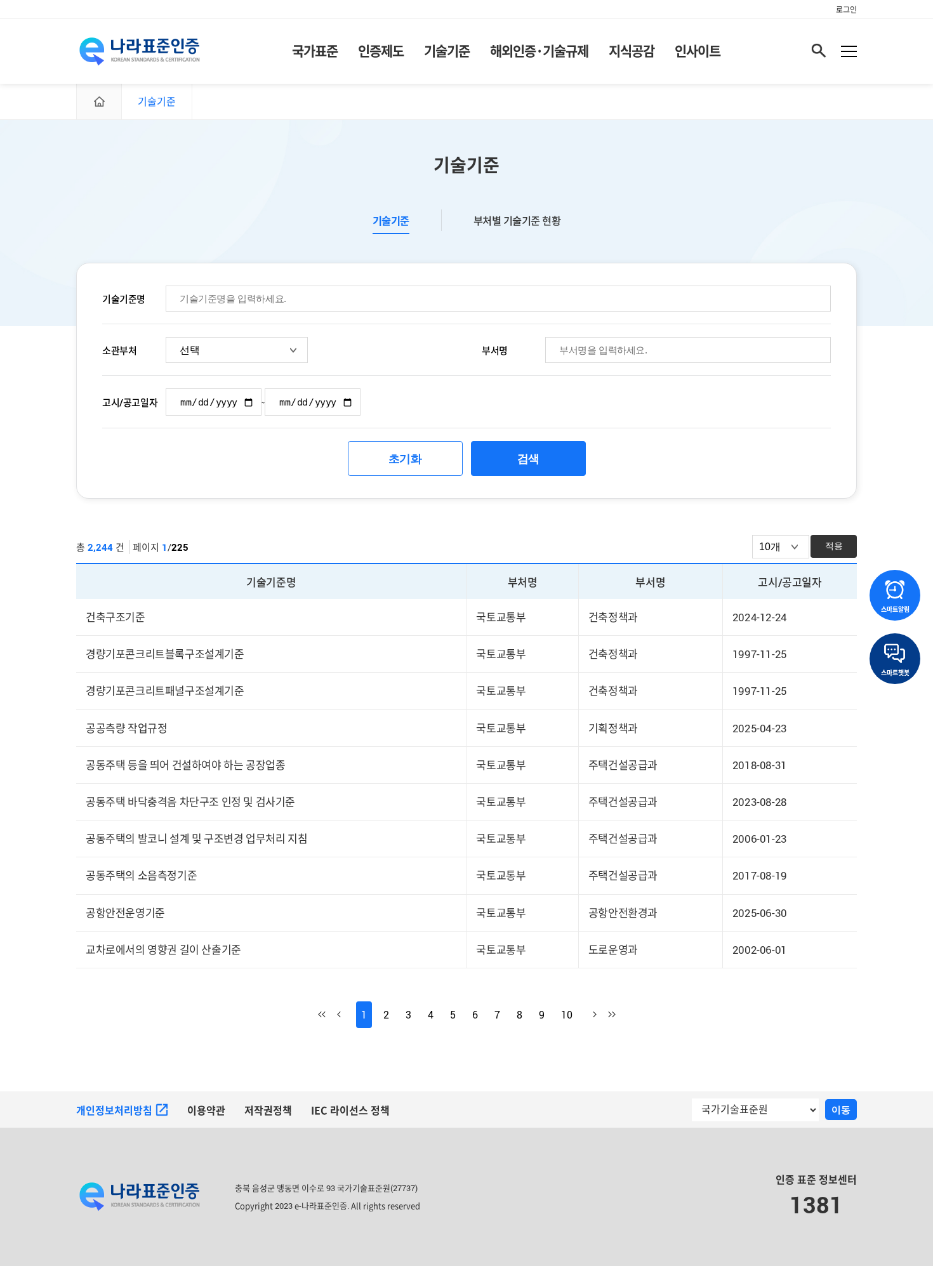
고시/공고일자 (129, 402)
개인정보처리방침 (114, 1111)
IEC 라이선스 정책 (350, 1111)
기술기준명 (123, 299)
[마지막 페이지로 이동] (606, 1014)
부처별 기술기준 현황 (517, 221)
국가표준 (315, 51)
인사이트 (697, 51)
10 (566, 1015)
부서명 (495, 350)
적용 (834, 546)
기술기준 (447, 51)
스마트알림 (895, 609)
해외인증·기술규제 (539, 51)
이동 (840, 1109)
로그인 (846, 9)
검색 (528, 458)
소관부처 (119, 350)
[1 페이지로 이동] (327, 1014)
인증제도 (381, 51)
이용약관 (206, 1111)
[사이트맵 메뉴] (849, 51)
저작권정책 (268, 1111)
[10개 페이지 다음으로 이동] (587, 1014)
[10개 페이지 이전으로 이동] (346, 1014)
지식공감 (631, 51)
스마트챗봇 (895, 672)
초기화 (405, 458)
